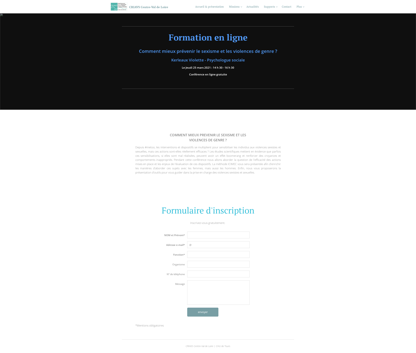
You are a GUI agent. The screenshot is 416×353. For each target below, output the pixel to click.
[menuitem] (210, 7)
